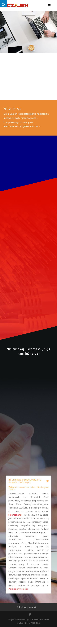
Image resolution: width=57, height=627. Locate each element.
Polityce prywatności (18, 588)
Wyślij (42, 467)
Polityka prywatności (27, 607)
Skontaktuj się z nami (19, 167)
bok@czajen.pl (15, 514)
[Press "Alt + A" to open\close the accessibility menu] (3, 3)
